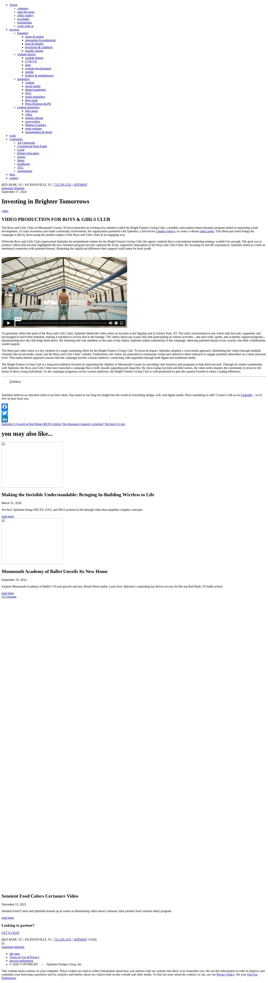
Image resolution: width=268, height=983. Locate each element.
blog (12, 174)
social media (32, 86)
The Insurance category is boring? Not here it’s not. (93, 424)
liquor (21, 160)
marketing (23, 79)
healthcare (23, 164)
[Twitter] (134, 413)
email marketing (35, 96)
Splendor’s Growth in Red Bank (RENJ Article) (31, 424)
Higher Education (28, 153)
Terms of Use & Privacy (24, 957)
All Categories (26, 142)
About (13, 4)
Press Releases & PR (38, 103)
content (29, 82)
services (14, 29)
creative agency (165, 231)
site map (14, 953)
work (12, 135)
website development (38, 68)
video (28, 114)
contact (13, 178)
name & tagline (34, 36)
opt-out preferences (21, 960)
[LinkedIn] (134, 419)
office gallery (25, 15)
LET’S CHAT (10, 932)
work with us (25, 26)
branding (22, 33)
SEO (28, 93)
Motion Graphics (35, 125)
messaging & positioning (40, 40)
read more (8, 516)
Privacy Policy (225, 974)
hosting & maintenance (39, 75)
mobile (29, 72)
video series (207, 231)
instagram (8, 188)
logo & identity (34, 43)
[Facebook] (134, 407)
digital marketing (35, 89)
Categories (16, 139)
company (23, 8)
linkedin (19, 188)
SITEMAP (80, 184)
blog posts (31, 100)
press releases (33, 128)
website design (26, 54)
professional (24, 171)
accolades (23, 19)
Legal (20, 149)
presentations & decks (38, 132)
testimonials (24, 22)
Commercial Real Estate (32, 146)
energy (21, 156)
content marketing (28, 107)
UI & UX (31, 61)
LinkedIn (246, 395)
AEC (20, 167)
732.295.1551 (62, 184)
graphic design (34, 50)
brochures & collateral (38, 47)
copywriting (32, 121)
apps (28, 65)
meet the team (25, 12)
